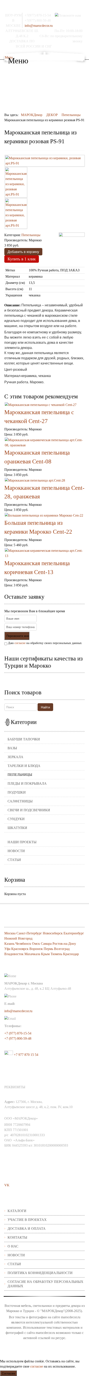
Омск (36, 943)
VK (7, 1185)
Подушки (17, 792)
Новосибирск (53, 933)
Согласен (8, 1373)
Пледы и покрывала (27, 783)
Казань (9, 943)
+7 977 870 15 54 (25, 1054)
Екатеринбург (74, 933)
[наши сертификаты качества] (44, 680)
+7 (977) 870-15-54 (17, 1033)
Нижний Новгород (18, 938)
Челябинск (23, 943)
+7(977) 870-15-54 (38, 15)
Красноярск (20, 949)
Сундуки (16, 819)
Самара (46, 943)
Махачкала (32, 954)
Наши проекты (22, 842)
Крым (45, 954)
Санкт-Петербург (29, 933)
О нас (13, 1246)
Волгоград (62, 949)
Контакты (17, 1237)
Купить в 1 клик (22, 259)
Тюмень (56, 954)
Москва (10, 933)
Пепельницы (20, 774)
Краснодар (71, 954)
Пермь (48, 949)
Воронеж (36, 949)
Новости (16, 851)
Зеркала (15, 757)
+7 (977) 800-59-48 (17, 1038)
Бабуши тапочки (24, 739)
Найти (45, 707)
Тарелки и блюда (24, 766)
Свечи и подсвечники (29, 810)
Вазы (12, 748)
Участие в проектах (27, 1220)
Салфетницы (20, 801)
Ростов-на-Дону (64, 943)
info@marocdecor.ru (39, 25)
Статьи (14, 860)
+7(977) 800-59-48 (38, 20)
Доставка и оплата (27, 1228)
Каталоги (17, 1211)
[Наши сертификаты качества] (42, 680)
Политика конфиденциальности (40, 1273)
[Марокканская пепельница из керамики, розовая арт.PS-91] (45, 161)
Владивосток (14, 954)
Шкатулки (17, 828)
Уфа (7, 949)
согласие (19, 643)
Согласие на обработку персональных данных (45, 1284)
